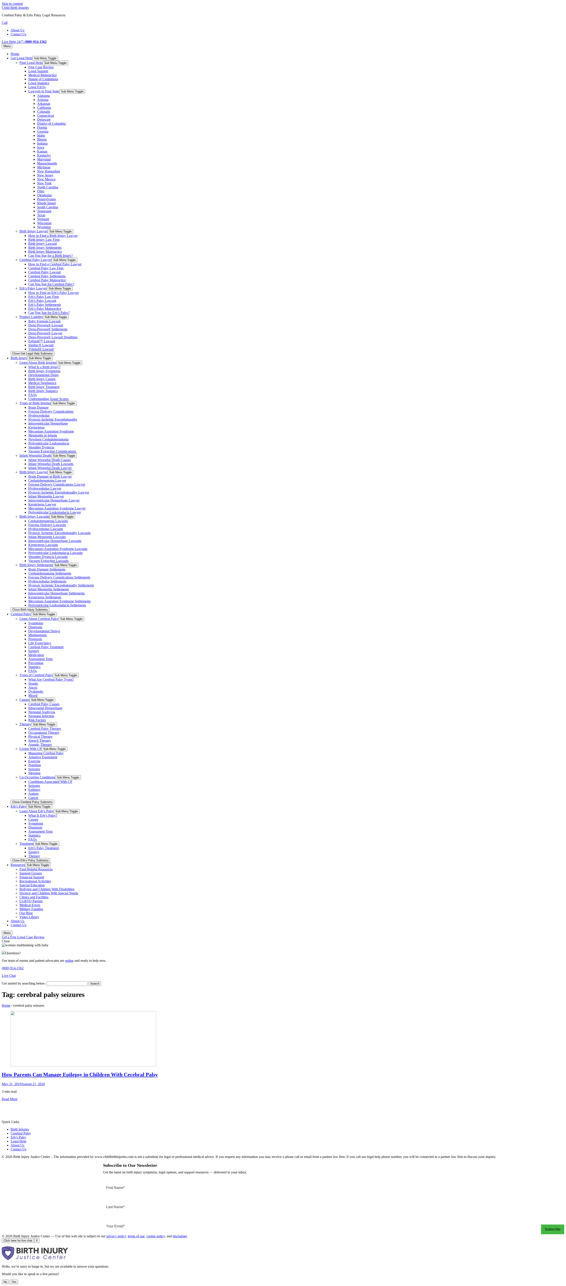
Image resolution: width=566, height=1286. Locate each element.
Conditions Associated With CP (50, 782)
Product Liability (31, 317)
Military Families (31, 909)
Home (15, 54)
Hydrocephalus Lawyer (44, 488)
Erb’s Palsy (18, 806)
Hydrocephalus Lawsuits (45, 529)
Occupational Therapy (43, 732)
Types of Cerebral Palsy (36, 675)
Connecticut (45, 115)
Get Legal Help (21, 58)
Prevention (35, 663)
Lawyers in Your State (43, 91)
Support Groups (30, 873)
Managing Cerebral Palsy (46, 753)
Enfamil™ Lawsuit (41, 341)
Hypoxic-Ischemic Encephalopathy (52, 419)
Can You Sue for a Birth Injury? (50, 255)
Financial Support (31, 877)
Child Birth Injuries (15, 8)
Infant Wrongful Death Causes (49, 460)
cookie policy (155, 1236)
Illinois (42, 139)
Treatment (26, 843)
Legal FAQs (37, 87)
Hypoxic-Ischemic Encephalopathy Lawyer (58, 492)
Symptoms (35, 623)
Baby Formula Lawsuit (44, 321)
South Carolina (47, 207)
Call (5, 23)
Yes (13, 1282)
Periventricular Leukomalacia (48, 443)
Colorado (43, 111)
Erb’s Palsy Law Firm (43, 297)
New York (44, 183)
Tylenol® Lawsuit (41, 349)
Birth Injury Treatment (43, 387)
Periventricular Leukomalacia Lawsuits (55, 553)
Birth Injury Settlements (44, 247)
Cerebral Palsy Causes (43, 704)
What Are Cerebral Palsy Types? (51, 679)
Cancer (33, 797)
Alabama (43, 96)
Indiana (42, 143)
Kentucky (44, 155)
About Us (17, 30)
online (69, 960)
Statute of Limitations (43, 79)
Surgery (33, 651)
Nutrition (34, 765)
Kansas (42, 151)
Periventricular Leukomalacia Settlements (57, 605)
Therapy (25, 724)
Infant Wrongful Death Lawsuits (50, 464)
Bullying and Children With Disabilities (47, 889)
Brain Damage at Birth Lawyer (50, 476)
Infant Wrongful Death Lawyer (50, 468)
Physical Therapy (40, 736)
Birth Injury (19, 358)
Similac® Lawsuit (41, 345)
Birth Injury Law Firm (43, 239)
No (5, 1282)
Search (94, 983)
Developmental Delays (44, 631)
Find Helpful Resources (36, 869)
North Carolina (47, 187)
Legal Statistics (38, 83)
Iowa (40, 147)
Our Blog (26, 913)
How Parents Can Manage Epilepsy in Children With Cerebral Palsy (80, 1074)
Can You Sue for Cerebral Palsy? (51, 284)
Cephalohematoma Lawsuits (48, 521)
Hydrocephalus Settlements (47, 581)
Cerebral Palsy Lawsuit (44, 272)
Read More (9, 1099)
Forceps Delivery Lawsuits (47, 525)
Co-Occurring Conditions (37, 777)
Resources (18, 865)
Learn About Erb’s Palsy (36, 811)
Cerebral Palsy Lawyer (35, 260)
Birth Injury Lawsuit (42, 243)
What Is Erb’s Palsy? (42, 815)
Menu (7, 46)
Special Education (32, 885)
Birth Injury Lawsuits (34, 516)
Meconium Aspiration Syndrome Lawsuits (57, 549)
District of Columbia (51, 123)
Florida (42, 127)
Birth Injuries (20, 1129)
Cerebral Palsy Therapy (44, 728)
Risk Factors (37, 720)
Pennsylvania (46, 199)
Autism (33, 793)
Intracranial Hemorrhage (45, 708)
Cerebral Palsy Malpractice (47, 280)
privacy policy (116, 1236)
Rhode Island (46, 203)
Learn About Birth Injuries (37, 362)
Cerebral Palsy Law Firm (45, 268)
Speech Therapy (39, 740)
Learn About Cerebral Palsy (38, 619)
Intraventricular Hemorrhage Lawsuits (54, 541)
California (44, 107)
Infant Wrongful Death (35, 455)
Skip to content (12, 4)
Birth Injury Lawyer (33, 231)
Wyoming (44, 227)
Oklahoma (44, 195)
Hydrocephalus (39, 415)
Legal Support (38, 71)
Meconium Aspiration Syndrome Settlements (59, 601)
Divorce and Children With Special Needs (48, 893)
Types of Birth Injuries (35, 403)
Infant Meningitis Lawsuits (47, 537)
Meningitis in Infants (42, 435)
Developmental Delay (43, 375)
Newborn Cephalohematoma (48, 439)
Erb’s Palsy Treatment (43, 848)
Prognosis (35, 639)
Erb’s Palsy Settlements (44, 305)
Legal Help (18, 1141)
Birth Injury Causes (41, 379)
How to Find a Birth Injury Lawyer (53, 236)
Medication (36, 655)
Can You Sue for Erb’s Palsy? (49, 312)
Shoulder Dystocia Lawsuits (48, 557)
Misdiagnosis (37, 635)
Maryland (44, 159)
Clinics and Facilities (33, 897)
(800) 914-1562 (13, 968)
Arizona (42, 100)
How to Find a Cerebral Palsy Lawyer (55, 264)
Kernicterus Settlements (44, 597)
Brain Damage (38, 407)
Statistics (34, 667)
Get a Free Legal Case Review (23, 937)
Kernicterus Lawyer (42, 504)
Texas (41, 215)
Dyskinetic (35, 691)
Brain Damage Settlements (46, 569)
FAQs (32, 395)
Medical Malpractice (42, 75)
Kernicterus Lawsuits (43, 545)
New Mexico (46, 179)
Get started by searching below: (24, 983)
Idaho (41, 135)
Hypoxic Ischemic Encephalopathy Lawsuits (59, 533)
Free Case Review (41, 67)
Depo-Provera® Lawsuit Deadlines (53, 337)
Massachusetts (47, 163)
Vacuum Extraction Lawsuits (48, 561)
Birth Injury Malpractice (45, 251)
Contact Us (18, 34)
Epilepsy (34, 790)
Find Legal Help (30, 63)
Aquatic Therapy (40, 744)
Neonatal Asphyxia (41, 712)
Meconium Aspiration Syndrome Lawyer (57, 508)
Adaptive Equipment (42, 757)
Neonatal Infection (41, 716)
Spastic (33, 683)
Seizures (34, 769)
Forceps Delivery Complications (50, 411)
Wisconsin (44, 223)
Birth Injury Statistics (43, 391)
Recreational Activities (35, 881)
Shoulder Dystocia (41, 447)
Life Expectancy (39, 643)
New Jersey (45, 175)
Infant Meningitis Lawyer (46, 496)
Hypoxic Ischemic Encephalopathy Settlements (61, 585)
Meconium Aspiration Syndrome (51, 431)
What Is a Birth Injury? (44, 367)
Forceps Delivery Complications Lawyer (56, 484)
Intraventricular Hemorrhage (48, 423)
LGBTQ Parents (31, 901)
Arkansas (43, 103)
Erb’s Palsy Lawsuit (42, 301)
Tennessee (44, 211)
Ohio (40, 191)
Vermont (43, 219)
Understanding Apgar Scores (48, 399)
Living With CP (30, 749)
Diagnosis (35, 627)
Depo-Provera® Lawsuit (45, 325)
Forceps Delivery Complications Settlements (59, 577)
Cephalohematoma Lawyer (47, 480)
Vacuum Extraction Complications (52, 451)
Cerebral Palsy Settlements (46, 276)
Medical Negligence (42, 383)
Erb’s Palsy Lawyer (33, 288)
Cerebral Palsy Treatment (45, 647)
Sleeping (34, 773)
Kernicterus (36, 427)
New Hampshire (48, 171)
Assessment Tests (40, 659)
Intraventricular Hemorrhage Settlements (56, 593)
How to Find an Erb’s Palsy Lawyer (53, 293)
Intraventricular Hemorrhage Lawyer (54, 500)
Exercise (34, 761)
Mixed (32, 695)
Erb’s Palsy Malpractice (44, 308)
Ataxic (33, 687)
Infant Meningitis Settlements (48, 589)
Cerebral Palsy (21, 614)
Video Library (29, 917)
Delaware (44, 119)
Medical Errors (29, 905)
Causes (24, 699)
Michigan (43, 167)
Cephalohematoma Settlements (49, 573)
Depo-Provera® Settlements (47, 329)
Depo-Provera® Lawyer (45, 333)
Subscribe (553, 1229)
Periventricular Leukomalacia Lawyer (54, 512)
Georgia (42, 131)
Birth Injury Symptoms (44, 371)
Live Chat (9, 975)
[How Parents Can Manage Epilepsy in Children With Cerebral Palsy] (83, 1065)
